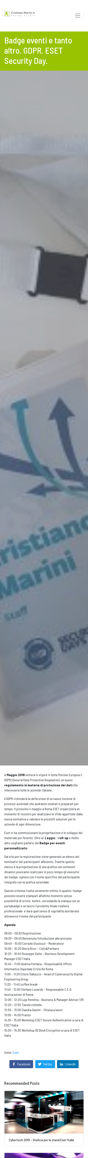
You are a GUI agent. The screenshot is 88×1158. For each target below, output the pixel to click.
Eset (16, 1052)
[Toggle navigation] (78, 15)
